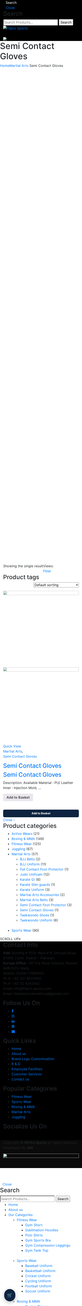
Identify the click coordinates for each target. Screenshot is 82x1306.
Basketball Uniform (40, 1271)
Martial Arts (18, 65)
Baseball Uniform (38, 1266)
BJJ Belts (27, 859)
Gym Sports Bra (38, 1240)
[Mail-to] (13, 1031)
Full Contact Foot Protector (41, 869)
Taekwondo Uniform (36, 920)
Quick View (12, 746)
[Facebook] (12, 1011)
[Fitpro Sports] (15, 28)
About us (19, 1054)
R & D (16, 1064)
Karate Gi (27, 879)
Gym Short (33, 1225)
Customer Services (27, 1074)
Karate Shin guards (35, 884)
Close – (9, 820)
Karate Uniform (32, 890)
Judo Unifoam (31, 874)
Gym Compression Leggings (47, 1245)
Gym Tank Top (36, 1250)
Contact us (20, 1079)
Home (4, 65)
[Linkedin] (13, 1021)
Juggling (18, 849)
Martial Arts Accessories (39, 895)
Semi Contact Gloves (20, 756)
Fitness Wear (22, 844)
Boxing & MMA (23, 839)
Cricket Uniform (38, 1276)
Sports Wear (21, 930)
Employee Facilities (27, 1069)
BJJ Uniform (30, 864)
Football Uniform (38, 1286)
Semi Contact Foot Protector (43, 905)
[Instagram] (13, 1016)
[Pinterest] (13, 1026)
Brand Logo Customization (33, 1059)
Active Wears (22, 833)
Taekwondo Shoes (34, 915)
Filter (47, 571)
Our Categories (20, 1215)
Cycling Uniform (38, 1281)
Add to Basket (18, 797)
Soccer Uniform (37, 1291)
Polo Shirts (34, 1235)
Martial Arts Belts (34, 900)
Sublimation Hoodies (41, 1230)
